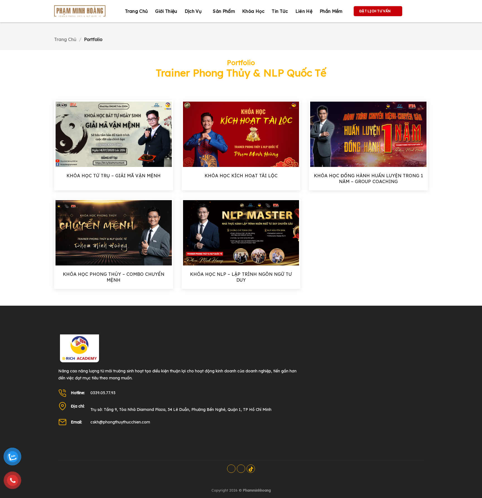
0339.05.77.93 (102, 392)
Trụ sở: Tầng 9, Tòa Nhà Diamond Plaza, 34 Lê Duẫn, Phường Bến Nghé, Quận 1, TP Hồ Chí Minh (180, 409)
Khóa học (253, 11)
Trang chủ (136, 11)
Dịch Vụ (193, 11)
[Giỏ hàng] (412, 11)
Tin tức (280, 11)
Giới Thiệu (166, 11)
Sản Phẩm (224, 11)
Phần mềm (331, 11)
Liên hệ (303, 11)
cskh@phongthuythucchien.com (120, 422)
